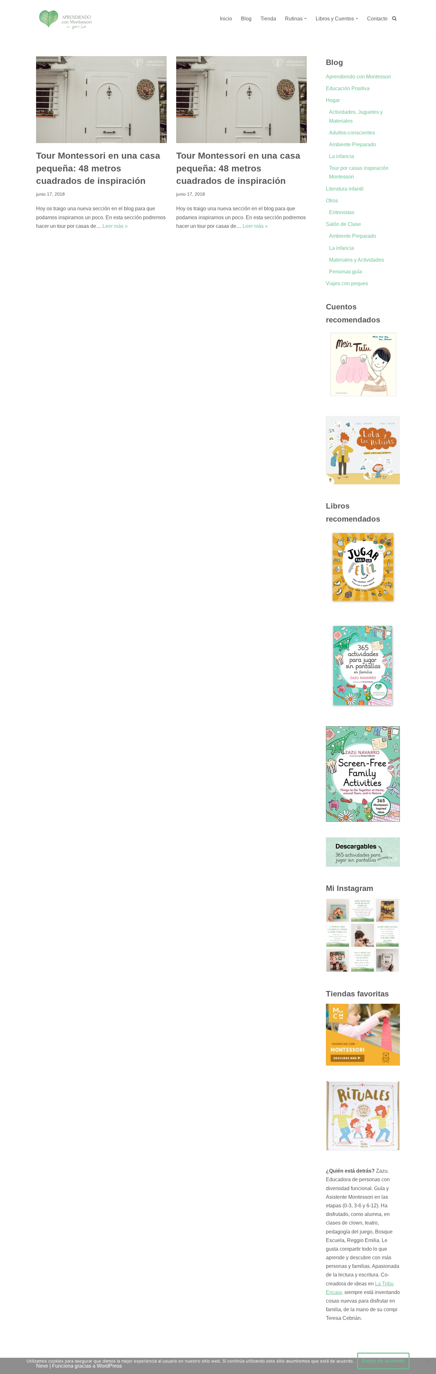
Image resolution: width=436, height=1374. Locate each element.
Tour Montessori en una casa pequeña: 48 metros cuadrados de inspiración (98, 168)
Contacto (377, 18)
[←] (65, 18)
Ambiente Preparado (352, 144)
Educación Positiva (348, 88)
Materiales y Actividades (356, 260)
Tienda (268, 18)
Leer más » (115, 226)
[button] (305, 18)
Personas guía (345, 271)
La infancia (341, 156)
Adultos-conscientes (352, 132)
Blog (246, 18)
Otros (332, 200)
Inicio (226, 18)
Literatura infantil (345, 189)
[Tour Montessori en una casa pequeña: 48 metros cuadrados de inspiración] (101, 99)
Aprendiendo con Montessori (358, 76)
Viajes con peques (347, 283)
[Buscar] (394, 18)
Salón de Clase (343, 224)
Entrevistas (341, 212)
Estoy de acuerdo (383, 1360)
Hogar (333, 100)
